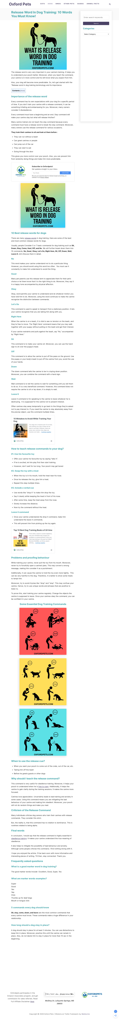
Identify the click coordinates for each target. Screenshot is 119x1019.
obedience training (19, 838)
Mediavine (86, 1014)
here (32, 1001)
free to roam (43, 786)
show (22, 91)
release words (30, 238)
